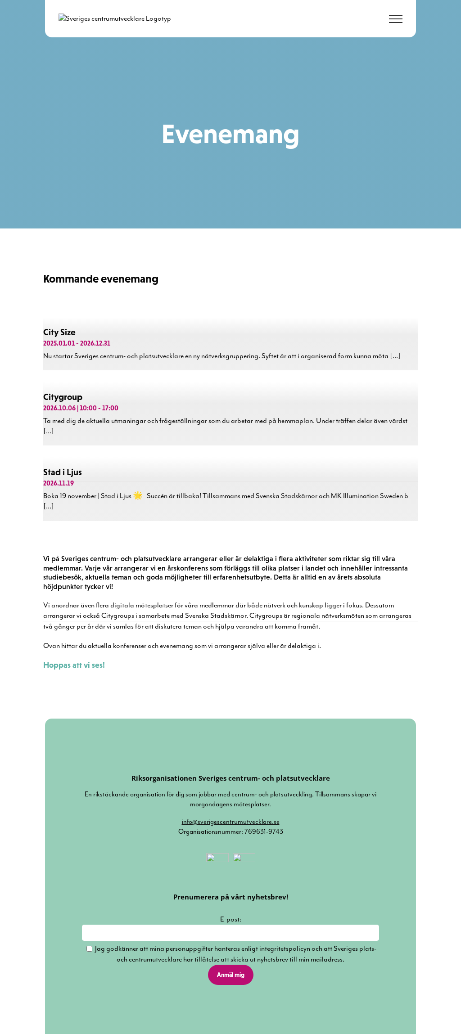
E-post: (230, 919)
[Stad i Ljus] (230, 535)
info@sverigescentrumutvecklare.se (231, 822)
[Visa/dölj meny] (396, 19)
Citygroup (62, 397)
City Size (59, 332)
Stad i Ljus (62, 472)
